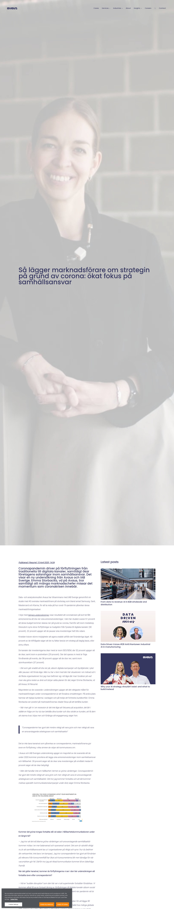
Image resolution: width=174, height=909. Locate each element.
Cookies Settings (13, 904)
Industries (117, 8)
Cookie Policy (14, 899)
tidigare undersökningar (38, 615)
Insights (137, 8)
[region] (37, 898)
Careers (148, 8)
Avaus (12, 8)
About (128, 8)
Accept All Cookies (62, 904)
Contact (162, 8)
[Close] (69, 890)
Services (105, 8)
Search (155, 8)
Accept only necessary (46, 904)
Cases (96, 8)
